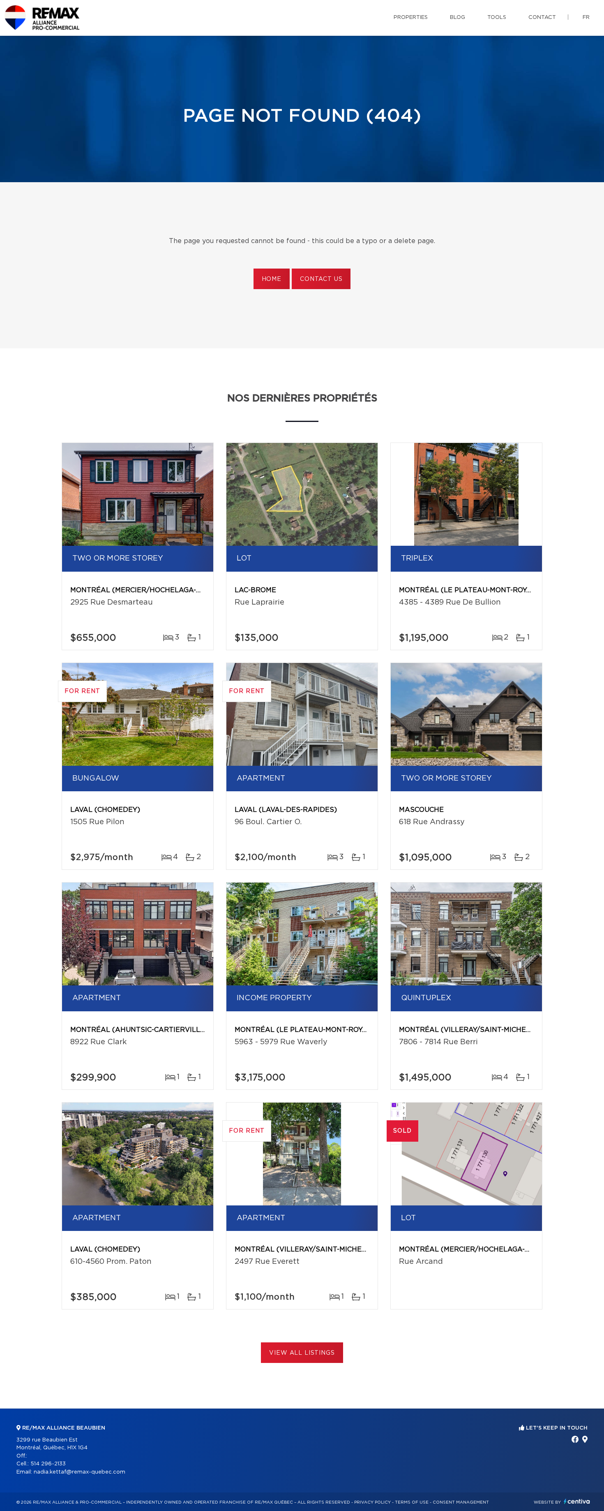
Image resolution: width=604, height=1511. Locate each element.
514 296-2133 (48, 1464)
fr (586, 17)
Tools (496, 17)
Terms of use (412, 1502)
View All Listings (301, 1353)
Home (271, 279)
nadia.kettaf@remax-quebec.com (79, 1472)
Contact (542, 17)
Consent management (461, 1502)
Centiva (577, 1501)
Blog (457, 17)
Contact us (321, 279)
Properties (411, 17)
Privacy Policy (372, 1502)
